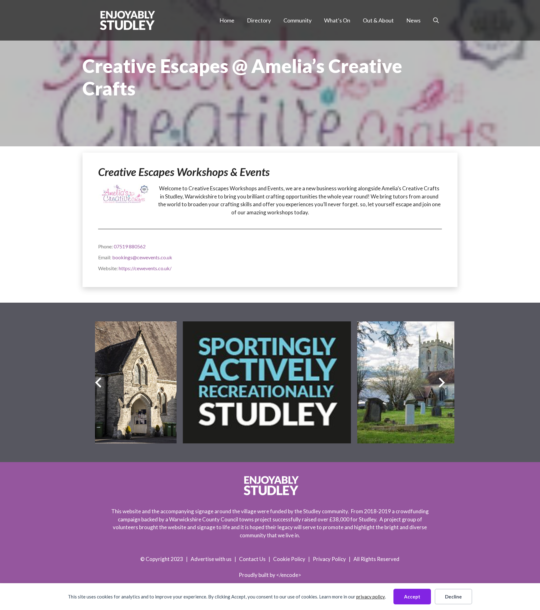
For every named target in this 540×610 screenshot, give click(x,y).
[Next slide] (441, 382)
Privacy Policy (329, 559)
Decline (453, 596)
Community (297, 20)
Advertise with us (211, 559)
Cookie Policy (289, 559)
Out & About (378, 20)
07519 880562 (130, 246)
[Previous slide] (98, 382)
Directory (259, 20)
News (413, 20)
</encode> (288, 575)
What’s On (337, 20)
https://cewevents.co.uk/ (145, 268)
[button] (436, 20)
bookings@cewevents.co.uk (142, 257)
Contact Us (252, 559)
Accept (412, 596)
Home (226, 20)
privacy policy (370, 596)
